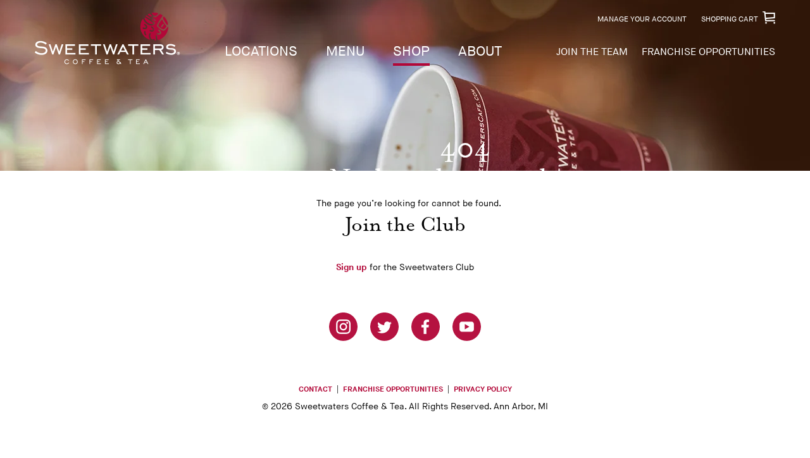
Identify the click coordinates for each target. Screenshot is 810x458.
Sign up (351, 267)
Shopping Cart (729, 19)
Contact (315, 389)
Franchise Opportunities (708, 52)
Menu (345, 51)
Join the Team (592, 52)
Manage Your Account (642, 19)
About (480, 51)
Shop (411, 51)
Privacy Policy (483, 389)
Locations (261, 51)
